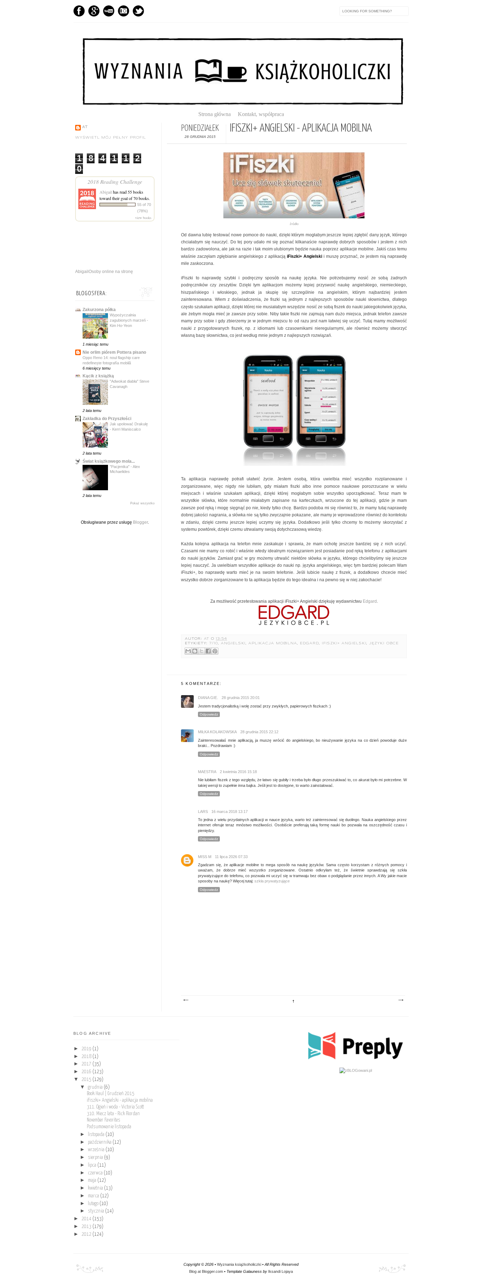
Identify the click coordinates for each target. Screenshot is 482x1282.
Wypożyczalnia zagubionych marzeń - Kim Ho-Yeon (129, 320)
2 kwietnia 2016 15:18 (238, 772)
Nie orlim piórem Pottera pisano (114, 352)
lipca (92, 1165)
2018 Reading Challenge (115, 181)
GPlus (94, 11)
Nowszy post (185, 1000)
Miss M (204, 857)
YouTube (108, 11)
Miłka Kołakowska (217, 732)
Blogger (140, 522)
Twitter (138, 11)
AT (207, 638)
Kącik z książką (98, 375)
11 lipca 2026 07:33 (231, 857)
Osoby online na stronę (111, 271)
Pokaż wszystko (142, 503)
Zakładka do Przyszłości (107, 418)
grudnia (96, 1087)
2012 (87, 1234)
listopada (97, 1134)
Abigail (106, 192)
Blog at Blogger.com (206, 1271)
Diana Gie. (208, 697)
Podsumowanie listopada (109, 1126)
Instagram (123, 11)
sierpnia (96, 1157)
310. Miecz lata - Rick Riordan (113, 1113)
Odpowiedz (209, 714)
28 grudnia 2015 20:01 (241, 697)
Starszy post (400, 1000)
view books (143, 217)
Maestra (207, 772)
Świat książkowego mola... (109, 461)
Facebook (79, 11)
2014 (87, 1218)
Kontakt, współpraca (261, 114)
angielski (233, 643)
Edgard (370, 601)
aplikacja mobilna (272, 643)
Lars (203, 811)
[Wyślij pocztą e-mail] (188, 651)
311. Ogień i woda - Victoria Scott (115, 1107)
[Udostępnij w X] (201, 651)
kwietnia (96, 1188)
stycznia (96, 1211)
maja (92, 1180)
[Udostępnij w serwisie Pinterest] (214, 651)
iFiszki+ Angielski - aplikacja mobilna (120, 1100)
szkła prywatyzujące (272, 881)
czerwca (96, 1173)
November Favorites (103, 1120)
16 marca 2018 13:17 (229, 811)
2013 (87, 1226)
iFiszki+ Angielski (344, 643)
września (97, 1149)
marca (94, 1195)
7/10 (213, 643)
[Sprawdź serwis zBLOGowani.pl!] (355, 1070)
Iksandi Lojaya (280, 1271)
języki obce (383, 643)
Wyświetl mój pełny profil (110, 137)
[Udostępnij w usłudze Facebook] (208, 651)
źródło (294, 224)
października (100, 1142)
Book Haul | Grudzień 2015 (110, 1093)
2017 (87, 1064)
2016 (87, 1071)
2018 (87, 1056)
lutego (94, 1203)
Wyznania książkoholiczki (239, 1264)
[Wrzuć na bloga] (194, 651)
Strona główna (217, 114)
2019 (87, 1048)
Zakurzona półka (99, 309)
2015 (87, 1079)
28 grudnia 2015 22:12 (259, 732)
